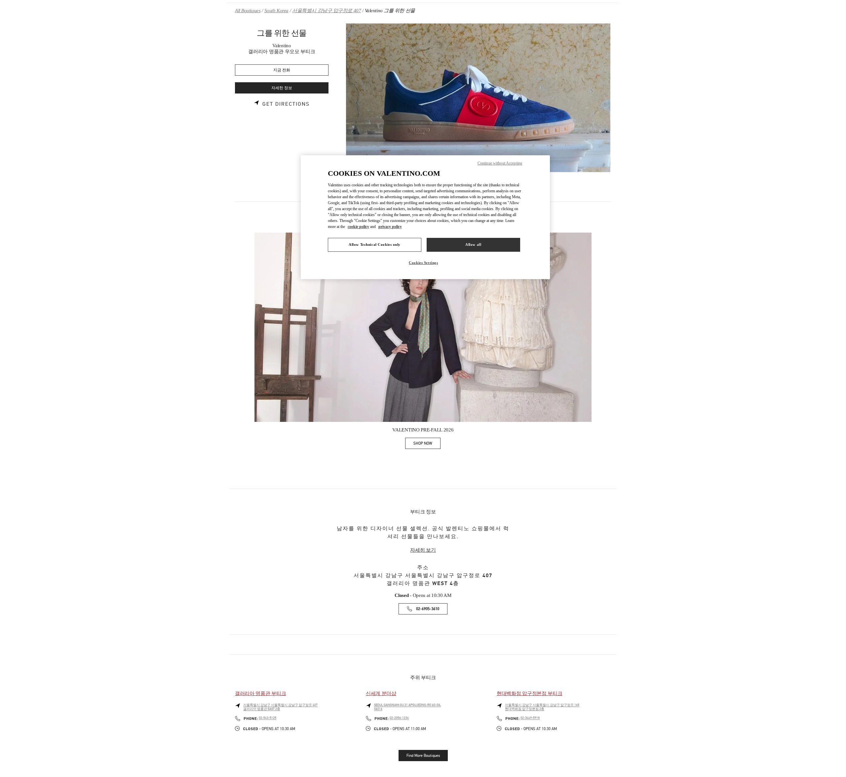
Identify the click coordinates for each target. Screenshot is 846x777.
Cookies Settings (423, 263)
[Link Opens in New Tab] (423, 327)
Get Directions (286, 104)
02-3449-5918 (530, 718)
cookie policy (358, 226)
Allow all (473, 244)
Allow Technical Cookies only (375, 244)
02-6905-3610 (427, 609)
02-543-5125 (267, 718)
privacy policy (390, 226)
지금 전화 (281, 70)
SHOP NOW (427, 444)
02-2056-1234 (399, 718)
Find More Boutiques (423, 755)
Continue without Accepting (500, 163)
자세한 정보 (281, 88)
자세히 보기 (423, 550)
